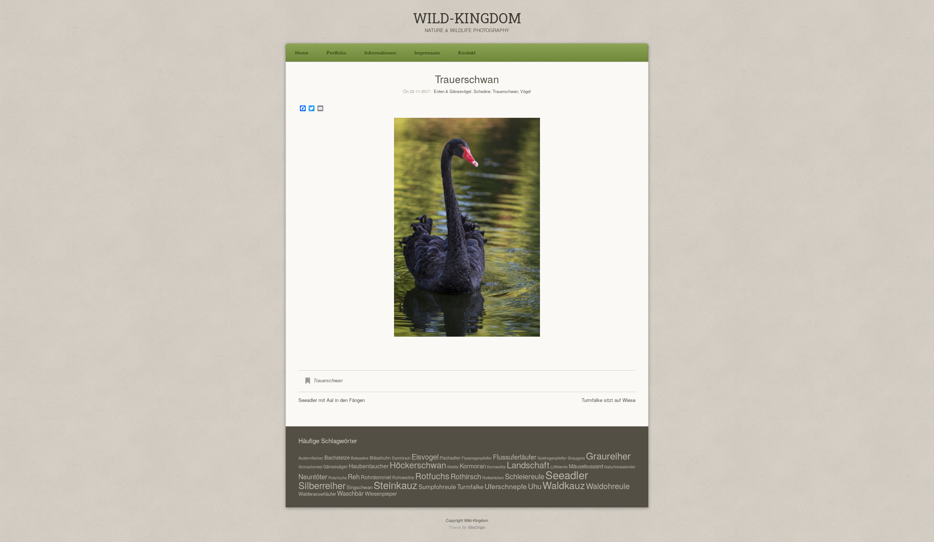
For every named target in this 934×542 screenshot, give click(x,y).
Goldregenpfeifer (552, 458)
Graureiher (608, 455)
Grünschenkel (310, 466)
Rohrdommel (376, 477)
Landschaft (528, 464)
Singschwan (360, 487)
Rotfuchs (432, 475)
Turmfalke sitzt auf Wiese (609, 400)
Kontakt (466, 52)
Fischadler (450, 457)
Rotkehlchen (493, 477)
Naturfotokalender (620, 466)
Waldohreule (608, 485)
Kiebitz (453, 466)
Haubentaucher (369, 466)
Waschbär (350, 493)
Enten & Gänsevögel (452, 91)
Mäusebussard (586, 466)
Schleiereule (524, 476)
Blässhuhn (380, 457)
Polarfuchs (337, 477)
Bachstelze (337, 457)
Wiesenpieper (381, 493)
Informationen (380, 52)
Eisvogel (425, 456)
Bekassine (359, 458)
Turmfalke (470, 486)
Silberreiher (322, 485)
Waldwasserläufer (317, 493)
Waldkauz (564, 485)
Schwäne (482, 91)
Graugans (576, 458)
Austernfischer (310, 458)
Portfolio (336, 52)
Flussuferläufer (514, 456)
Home (301, 52)
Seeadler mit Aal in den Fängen (331, 400)
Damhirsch (401, 458)
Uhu (534, 485)
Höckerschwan (418, 464)
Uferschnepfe (506, 486)
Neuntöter (312, 476)
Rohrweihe (403, 477)
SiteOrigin (476, 527)
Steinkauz (395, 484)
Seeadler (566, 474)
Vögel (525, 91)
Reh (354, 476)
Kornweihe (496, 466)
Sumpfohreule (437, 486)
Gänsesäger (335, 466)
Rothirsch (466, 476)
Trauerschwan (505, 91)
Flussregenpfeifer (477, 458)
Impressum (427, 52)
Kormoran (473, 465)
